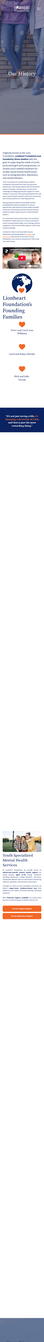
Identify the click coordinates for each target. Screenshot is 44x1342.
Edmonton (7, 237)
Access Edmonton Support (22, 916)
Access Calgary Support (22, 909)
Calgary (29, 234)
